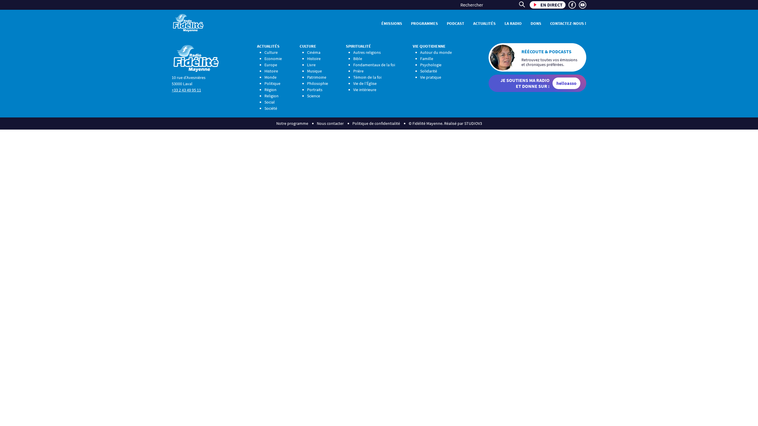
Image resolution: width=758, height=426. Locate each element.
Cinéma (313, 52)
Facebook (572, 5)
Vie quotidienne (429, 46)
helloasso (566, 83)
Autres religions (367, 52)
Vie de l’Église (365, 83)
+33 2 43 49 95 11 (186, 90)
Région (270, 89)
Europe (270, 64)
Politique (272, 83)
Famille (426, 58)
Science (313, 96)
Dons (536, 23)
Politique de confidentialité (376, 123)
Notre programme (292, 123)
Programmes (424, 23)
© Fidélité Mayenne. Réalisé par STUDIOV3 (445, 123)
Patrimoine (316, 77)
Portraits (314, 89)
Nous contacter (330, 123)
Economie (273, 58)
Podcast (455, 23)
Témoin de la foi (367, 77)
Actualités (484, 23)
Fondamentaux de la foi (374, 64)
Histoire (271, 71)
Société (270, 108)
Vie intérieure (364, 89)
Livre (311, 64)
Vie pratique (430, 77)
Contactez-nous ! (568, 23)
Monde (270, 77)
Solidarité (428, 71)
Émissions (391, 23)
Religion (271, 96)
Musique (314, 71)
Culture (271, 52)
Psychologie (430, 64)
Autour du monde (436, 52)
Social (269, 102)
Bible (357, 58)
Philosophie (317, 83)
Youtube (582, 5)
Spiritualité (358, 46)
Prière (358, 71)
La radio (513, 23)
